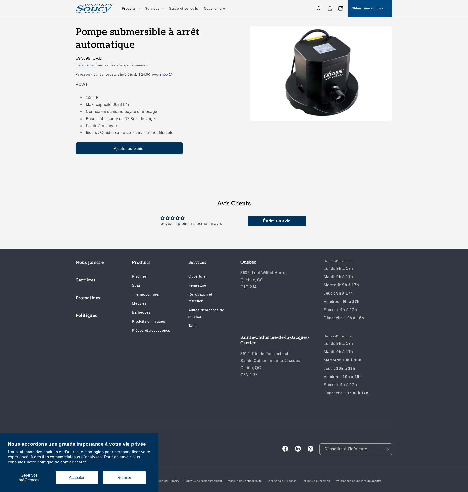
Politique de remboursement (203, 480)
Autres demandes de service (206, 313)
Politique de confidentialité (244, 480)
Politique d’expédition (316, 480)
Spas (136, 285)
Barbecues (141, 312)
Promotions (88, 298)
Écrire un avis (276, 221)
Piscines (139, 276)
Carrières (86, 280)
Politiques (86, 315)
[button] (130, 8)
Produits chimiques (148, 321)
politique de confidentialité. (63, 462)
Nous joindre (90, 262)
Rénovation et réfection (200, 297)
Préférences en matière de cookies (358, 480)
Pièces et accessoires (151, 330)
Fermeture (197, 285)
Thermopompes (145, 294)
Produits (141, 262)
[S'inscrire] (386, 449)
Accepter (76, 477)
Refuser (124, 477)
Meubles (139, 303)
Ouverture (197, 276)
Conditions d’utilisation (282, 480)
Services (197, 262)
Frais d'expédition (89, 65)
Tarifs (193, 325)
